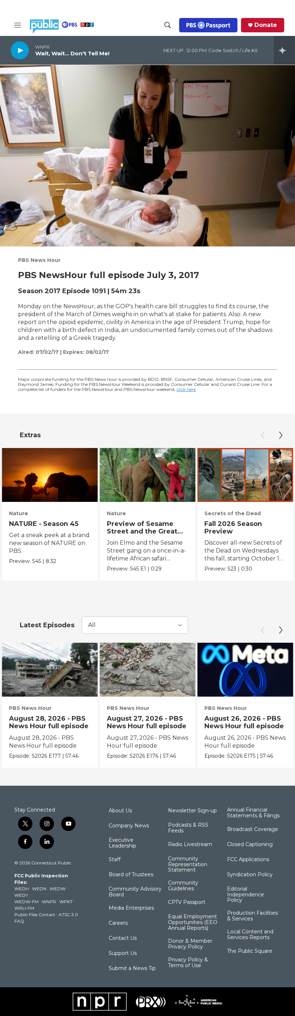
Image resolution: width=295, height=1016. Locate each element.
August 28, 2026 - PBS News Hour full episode (48, 722)
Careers (118, 923)
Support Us (123, 953)
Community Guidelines (183, 886)
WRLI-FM (24, 908)
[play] (20, 50)
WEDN (39, 888)
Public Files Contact (34, 914)
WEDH (21, 888)
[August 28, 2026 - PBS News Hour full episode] (50, 670)
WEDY (21, 895)
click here (186, 389)
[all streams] (284, 50)
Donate (265, 25)
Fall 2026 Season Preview (233, 527)
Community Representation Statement (187, 864)
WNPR (49, 901)
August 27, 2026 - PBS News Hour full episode (146, 722)
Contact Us (123, 938)
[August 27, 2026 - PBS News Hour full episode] (148, 670)
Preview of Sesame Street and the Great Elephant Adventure (142, 531)
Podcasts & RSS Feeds (188, 828)
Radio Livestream (190, 845)
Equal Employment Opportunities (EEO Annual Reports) (192, 922)
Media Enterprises (131, 908)
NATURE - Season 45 (43, 524)
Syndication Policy (250, 875)
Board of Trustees (131, 875)
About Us (120, 811)
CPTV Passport (186, 902)
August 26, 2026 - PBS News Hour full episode (244, 722)
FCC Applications (248, 860)
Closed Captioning (250, 845)
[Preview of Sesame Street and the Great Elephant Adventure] (148, 475)
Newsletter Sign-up (192, 811)
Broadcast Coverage (252, 829)
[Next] (280, 435)
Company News (129, 826)
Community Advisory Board (135, 892)
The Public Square (249, 951)
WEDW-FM (26, 901)
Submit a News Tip (132, 968)
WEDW (57, 888)
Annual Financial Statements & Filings (253, 813)
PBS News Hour (39, 260)
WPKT (66, 901)
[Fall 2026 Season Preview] (245, 475)
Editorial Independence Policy (245, 895)
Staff (115, 860)
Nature (18, 513)
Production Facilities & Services (252, 916)
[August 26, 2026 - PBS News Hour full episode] (245, 670)
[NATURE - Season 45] (50, 475)
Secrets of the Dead (232, 513)
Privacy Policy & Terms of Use (188, 963)
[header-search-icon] (167, 25)
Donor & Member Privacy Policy (190, 944)
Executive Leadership (122, 843)
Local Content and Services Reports (250, 935)
